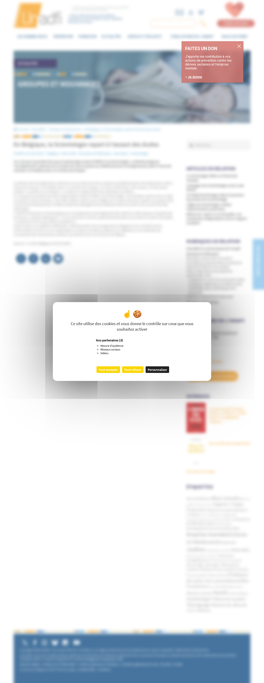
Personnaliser (157, 370)
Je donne (195, 77)
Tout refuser (132, 370)
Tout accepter (108, 370)
